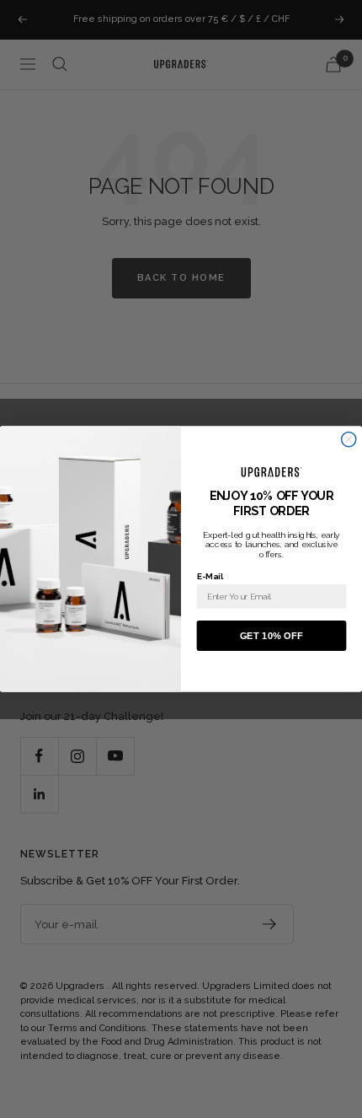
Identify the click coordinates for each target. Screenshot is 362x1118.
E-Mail (210, 575)
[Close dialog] (349, 440)
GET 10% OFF (271, 636)
